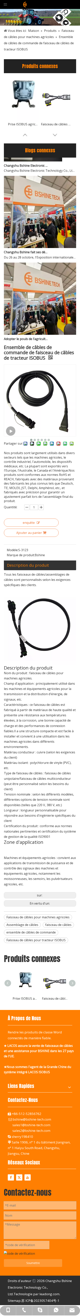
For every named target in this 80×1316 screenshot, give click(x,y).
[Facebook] (11, 1177)
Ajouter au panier (29, 533)
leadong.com (49, 1294)
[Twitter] (19, 1177)
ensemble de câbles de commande (31, 932)
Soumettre (33, 1263)
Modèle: (12, 550)
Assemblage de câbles (22, 925)
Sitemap (14, 1300)
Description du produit (28, 565)
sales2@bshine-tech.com (31, 1130)
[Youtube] (27, 1177)
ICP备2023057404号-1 (42, 1300)
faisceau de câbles (58, 925)
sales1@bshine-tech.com (31, 1125)
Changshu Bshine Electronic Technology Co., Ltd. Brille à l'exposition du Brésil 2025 (26, 161)
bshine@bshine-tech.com (32, 1119)
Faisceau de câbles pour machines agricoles (38, 917)
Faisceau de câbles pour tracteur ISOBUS (36, 940)
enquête (29, 523)
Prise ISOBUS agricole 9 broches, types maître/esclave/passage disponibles (23, 124)
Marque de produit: (21, 555)
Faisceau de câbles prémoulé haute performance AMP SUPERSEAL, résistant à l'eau (56, 124)
